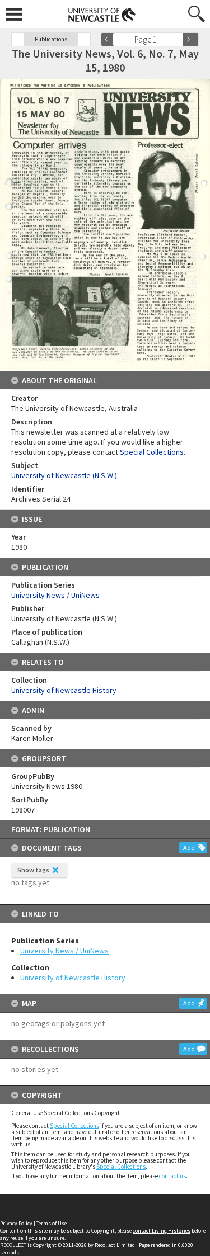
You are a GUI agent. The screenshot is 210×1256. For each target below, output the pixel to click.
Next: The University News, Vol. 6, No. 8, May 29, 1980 (84, 39)
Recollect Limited (115, 1245)
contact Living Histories (161, 1230)
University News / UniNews (64, 951)
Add (189, 847)
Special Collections (74, 1126)
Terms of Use (51, 1223)
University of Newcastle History (72, 977)
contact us (172, 1176)
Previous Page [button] (109, 39)
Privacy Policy (16, 1223)
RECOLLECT (13, 1245)
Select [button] (177, 39)
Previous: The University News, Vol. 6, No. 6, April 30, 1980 (18, 39)
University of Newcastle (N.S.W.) (64, 475)
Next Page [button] (190, 39)
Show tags (33, 870)
